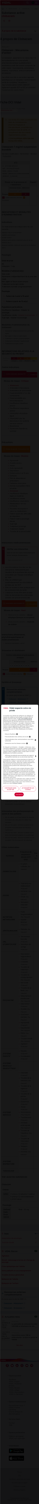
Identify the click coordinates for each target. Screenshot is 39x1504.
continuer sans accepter (10, 788)
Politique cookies (17, 783)
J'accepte (19, 794)
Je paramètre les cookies (28, 788)
